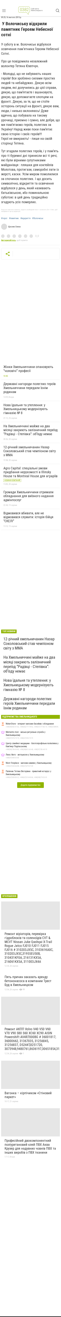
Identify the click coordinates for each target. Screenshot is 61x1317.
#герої (4, 218)
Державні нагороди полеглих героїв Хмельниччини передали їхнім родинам (29, 388)
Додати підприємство (30, 785)
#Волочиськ (37, 218)
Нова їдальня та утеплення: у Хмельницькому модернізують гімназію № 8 (25, 409)
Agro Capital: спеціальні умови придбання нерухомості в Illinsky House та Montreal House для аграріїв (30, 472)
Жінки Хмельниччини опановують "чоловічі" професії (28, 369)
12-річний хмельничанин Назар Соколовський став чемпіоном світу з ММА (29, 451)
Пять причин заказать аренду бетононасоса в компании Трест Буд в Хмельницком (28, 981)
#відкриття (25, 218)
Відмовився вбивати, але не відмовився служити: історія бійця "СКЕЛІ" (28, 517)
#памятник (14, 218)
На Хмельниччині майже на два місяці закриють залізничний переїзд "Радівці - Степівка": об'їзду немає (30, 430)
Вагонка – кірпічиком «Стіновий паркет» (28, 1095)
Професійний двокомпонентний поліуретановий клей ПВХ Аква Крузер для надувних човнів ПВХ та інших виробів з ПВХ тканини (30, 1146)
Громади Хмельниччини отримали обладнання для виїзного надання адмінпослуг (28, 496)
